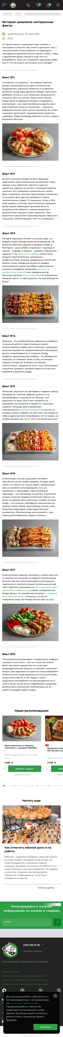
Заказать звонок (32, 951)
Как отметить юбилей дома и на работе (28, 849)
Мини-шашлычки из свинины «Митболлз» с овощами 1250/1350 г (21, 746)
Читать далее (46, 887)
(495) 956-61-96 (31, 945)
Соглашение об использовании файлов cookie (25, 984)
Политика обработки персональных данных (24, 976)
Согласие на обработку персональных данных (25, 980)
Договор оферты (10, 971)
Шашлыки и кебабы (28, 254)
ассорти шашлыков (31, 409)
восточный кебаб (31, 275)
